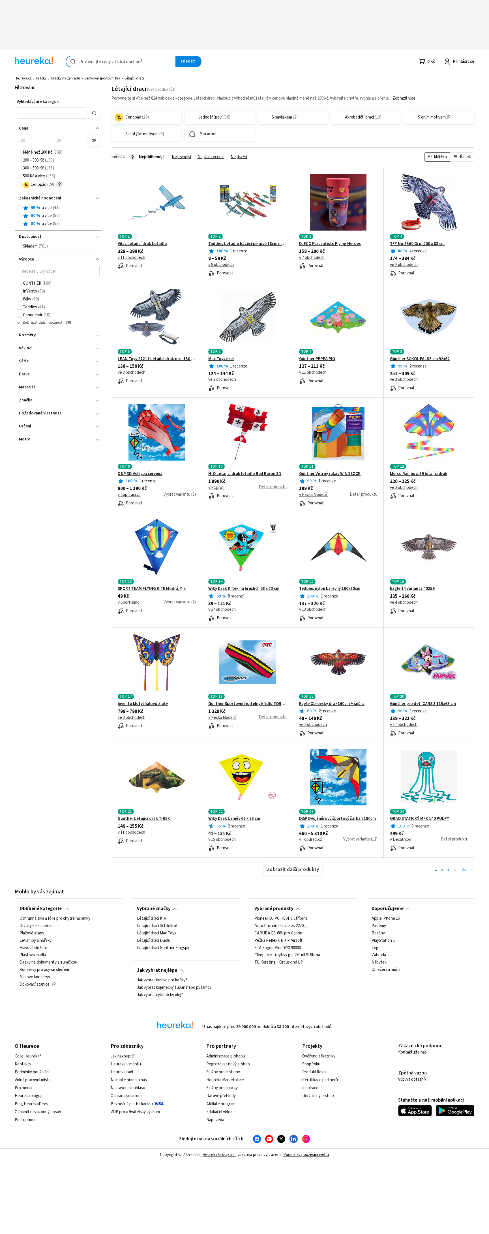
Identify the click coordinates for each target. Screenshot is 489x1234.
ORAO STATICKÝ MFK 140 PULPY (419, 819)
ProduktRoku (314, 1072)
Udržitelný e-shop (318, 1096)
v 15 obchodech (222, 839)
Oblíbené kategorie (41, 908)
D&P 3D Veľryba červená (140, 474)
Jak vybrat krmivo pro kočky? (162, 980)
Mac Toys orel (221, 359)
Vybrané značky (154, 908)
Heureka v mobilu (126, 1064)
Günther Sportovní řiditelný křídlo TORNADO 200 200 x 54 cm (247, 704)
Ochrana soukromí (126, 1096)
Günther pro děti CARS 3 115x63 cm (423, 704)
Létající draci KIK (151, 918)
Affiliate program (220, 1104)
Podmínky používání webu (306, 1155)
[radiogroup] (58, 216)
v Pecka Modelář (313, 495)
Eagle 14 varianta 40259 (412, 589)
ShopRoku (311, 1064)
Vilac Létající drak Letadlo (142, 244)
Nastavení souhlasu (128, 1088)
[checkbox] (19, 152)
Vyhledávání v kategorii (39, 102)
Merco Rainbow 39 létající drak (418, 474)
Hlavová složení (33, 948)
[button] (51, 113)
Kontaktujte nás (412, 1052)
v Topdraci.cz (129, 495)
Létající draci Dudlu (153, 940)
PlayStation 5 (383, 940)
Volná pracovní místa (33, 1080)
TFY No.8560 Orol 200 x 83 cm (417, 244)
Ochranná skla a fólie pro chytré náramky (55, 918)
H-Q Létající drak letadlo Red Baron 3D (244, 474)
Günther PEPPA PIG (317, 359)
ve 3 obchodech (131, 372)
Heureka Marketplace (225, 1080)
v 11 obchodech (131, 258)
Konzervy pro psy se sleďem (44, 970)
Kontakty (23, 1064)
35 (464, 869)
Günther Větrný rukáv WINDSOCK (330, 474)
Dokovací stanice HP (38, 984)
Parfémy (379, 926)
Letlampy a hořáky (36, 940)
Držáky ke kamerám (36, 926)
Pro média (23, 1088)
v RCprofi (216, 488)
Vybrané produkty (273, 908)
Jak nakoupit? (123, 1056)
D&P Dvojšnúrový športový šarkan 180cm (337, 819)
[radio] (19, 207)
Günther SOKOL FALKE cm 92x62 (420, 359)
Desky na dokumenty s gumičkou (48, 962)
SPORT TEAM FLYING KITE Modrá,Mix (152, 589)
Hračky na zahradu (65, 78)
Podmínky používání (32, 1072)
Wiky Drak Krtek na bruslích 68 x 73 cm (243, 589)
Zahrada (379, 955)
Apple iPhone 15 (386, 918)
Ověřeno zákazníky (318, 1056)
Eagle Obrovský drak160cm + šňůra (331, 704)
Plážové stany (32, 933)
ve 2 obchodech (404, 265)
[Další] (472, 870)
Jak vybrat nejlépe (157, 970)
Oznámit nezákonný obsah (38, 1112)
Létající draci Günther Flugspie (163, 948)
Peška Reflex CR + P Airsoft (278, 940)
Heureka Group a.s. (218, 1155)
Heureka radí (122, 1072)
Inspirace (310, 1088)
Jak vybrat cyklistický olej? (160, 995)
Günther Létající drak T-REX (144, 819)
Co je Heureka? (28, 1056)
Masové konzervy (35, 977)
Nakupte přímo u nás (129, 1080)
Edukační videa (219, 1112)
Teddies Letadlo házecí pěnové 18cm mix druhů (247, 244)
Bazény (378, 933)
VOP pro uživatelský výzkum (135, 1112)
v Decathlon (400, 839)
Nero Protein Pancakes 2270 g (280, 926)
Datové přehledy (221, 1096)
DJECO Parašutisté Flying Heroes (330, 244)
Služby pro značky (222, 1088)
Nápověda (215, 1120)
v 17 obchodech (403, 725)
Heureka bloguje (29, 1096)
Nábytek (379, 962)
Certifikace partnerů (320, 1080)
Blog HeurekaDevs (31, 1104)
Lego (376, 948)
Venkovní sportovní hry (102, 78)
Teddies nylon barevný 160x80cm (329, 589)
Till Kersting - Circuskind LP (278, 962)
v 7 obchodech (312, 258)
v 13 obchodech (313, 609)
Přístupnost (25, 1120)
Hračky (41, 78)
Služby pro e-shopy (223, 1072)
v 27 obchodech (222, 609)
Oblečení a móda (386, 970)
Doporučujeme (388, 908)
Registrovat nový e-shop (228, 1064)
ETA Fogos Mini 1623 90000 (277, 948)
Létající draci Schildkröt (157, 926)
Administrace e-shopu (225, 1056)
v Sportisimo (129, 602)
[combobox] (121, 61)
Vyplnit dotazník (412, 1079)
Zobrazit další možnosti (43, 322)
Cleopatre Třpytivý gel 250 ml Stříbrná (287, 955)
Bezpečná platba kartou (132, 1104)
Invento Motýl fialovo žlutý (143, 704)
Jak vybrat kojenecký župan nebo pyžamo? (174, 987)
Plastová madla (33, 955)
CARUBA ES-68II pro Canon (278, 933)
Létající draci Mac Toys (156, 933)
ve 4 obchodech (404, 602)
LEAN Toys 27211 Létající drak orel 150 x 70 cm (157, 359)
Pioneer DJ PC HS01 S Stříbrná (281, 918)
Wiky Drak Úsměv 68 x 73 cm (234, 819)
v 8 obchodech (221, 265)
